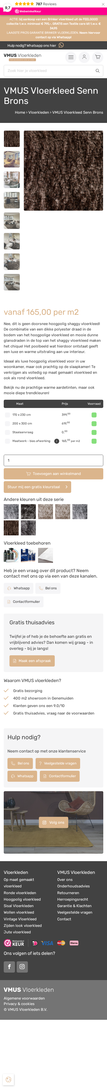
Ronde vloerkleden (20, 893)
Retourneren (68, 893)
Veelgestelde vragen (59, 763)
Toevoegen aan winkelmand (57, 473)
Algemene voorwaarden (24, 998)
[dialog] (8, 1079)
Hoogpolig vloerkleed (22, 899)
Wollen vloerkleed (19, 912)
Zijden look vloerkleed (23, 925)
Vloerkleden (38, 112)
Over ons (65, 879)
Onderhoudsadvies (73, 886)
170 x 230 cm (21, 414)
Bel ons (51, 588)
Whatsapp (21, 588)
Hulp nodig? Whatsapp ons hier (32, 45)
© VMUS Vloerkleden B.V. (25, 1009)
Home (20, 112)
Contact (64, 919)
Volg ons (56, 822)
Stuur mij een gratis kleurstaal (33, 487)
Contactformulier (26, 602)
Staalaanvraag (22, 432)
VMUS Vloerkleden (76, 872)
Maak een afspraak (34, 661)
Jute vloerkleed (17, 932)
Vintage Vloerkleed (20, 919)
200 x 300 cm (22, 423)
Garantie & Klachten (74, 906)
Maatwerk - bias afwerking (31, 441)
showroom (37, 698)
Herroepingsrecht (72, 899)
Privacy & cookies (19, 1004)
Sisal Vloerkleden (19, 906)
